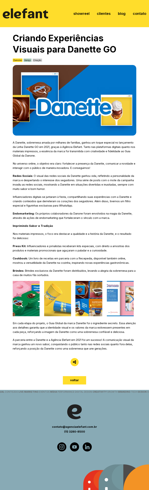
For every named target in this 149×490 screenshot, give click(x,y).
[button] (132, 299)
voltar (74, 380)
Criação (37, 60)
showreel (81, 13)
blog (122, 13)
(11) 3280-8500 (74, 431)
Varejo (27, 60)
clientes (104, 13)
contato (139, 13)
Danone (17, 60)
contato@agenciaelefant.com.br (74, 426)
